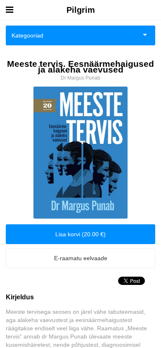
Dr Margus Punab (80, 78)
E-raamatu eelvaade (80, 258)
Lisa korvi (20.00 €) (80, 234)
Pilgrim (80, 9)
